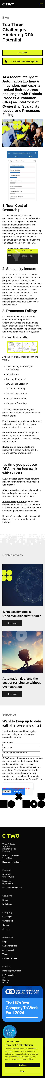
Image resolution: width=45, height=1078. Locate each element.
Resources (7, 937)
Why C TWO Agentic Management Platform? (9, 847)
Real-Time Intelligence (12, 887)
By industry (7, 904)
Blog (4, 942)
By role (5, 900)
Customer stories (9, 946)
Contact (5, 929)
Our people (7, 917)
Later (22, 1071)
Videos (5, 954)
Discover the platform (11, 862)
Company (7, 912)
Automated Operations (14, 501)
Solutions (7, 896)
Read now (22, 1065)
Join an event (8, 950)
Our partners (7, 921)
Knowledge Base (9, 958)
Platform (6, 870)
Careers (5, 925)
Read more (12, 623)
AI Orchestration (10, 490)
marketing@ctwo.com (11, 971)
